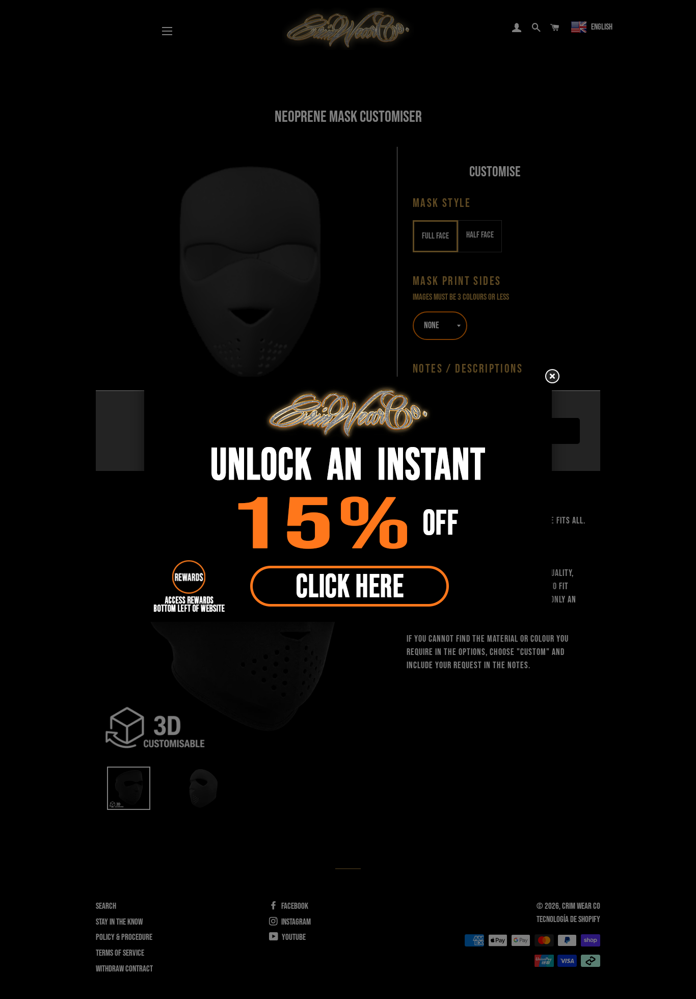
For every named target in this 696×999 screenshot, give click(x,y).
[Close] (552, 376)
